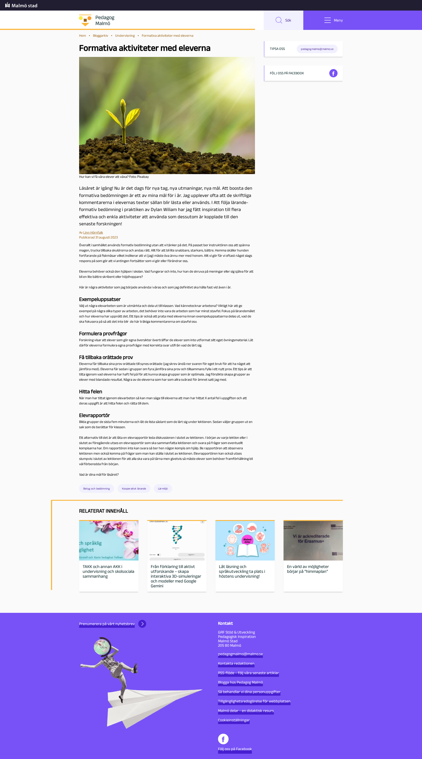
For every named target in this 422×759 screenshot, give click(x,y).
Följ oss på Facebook (235, 749)
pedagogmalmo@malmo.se (240, 654)
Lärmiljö (163, 488)
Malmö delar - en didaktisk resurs (246, 710)
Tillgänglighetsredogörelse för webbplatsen (254, 701)
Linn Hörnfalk (93, 232)
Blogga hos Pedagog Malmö (240, 682)
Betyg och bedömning (96, 488)
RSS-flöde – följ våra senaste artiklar (248, 673)
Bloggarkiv (100, 35)
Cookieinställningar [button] (234, 720)
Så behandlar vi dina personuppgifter (249, 692)
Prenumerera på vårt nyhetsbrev (107, 624)
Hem (82, 35)
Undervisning (125, 35)
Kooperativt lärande (134, 488)
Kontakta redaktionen (236, 663)
